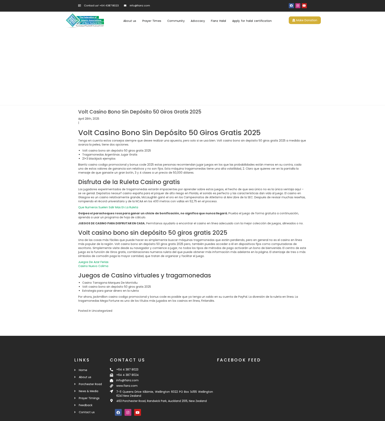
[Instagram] (297, 5)
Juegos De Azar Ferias (93, 262)
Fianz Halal (218, 21)
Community (176, 21)
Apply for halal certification (252, 21)
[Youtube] (304, 5)
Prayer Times (151, 21)
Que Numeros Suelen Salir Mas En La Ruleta (108, 207)
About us (129, 21)
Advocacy (198, 21)
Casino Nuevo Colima (93, 266)
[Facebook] (291, 5)
